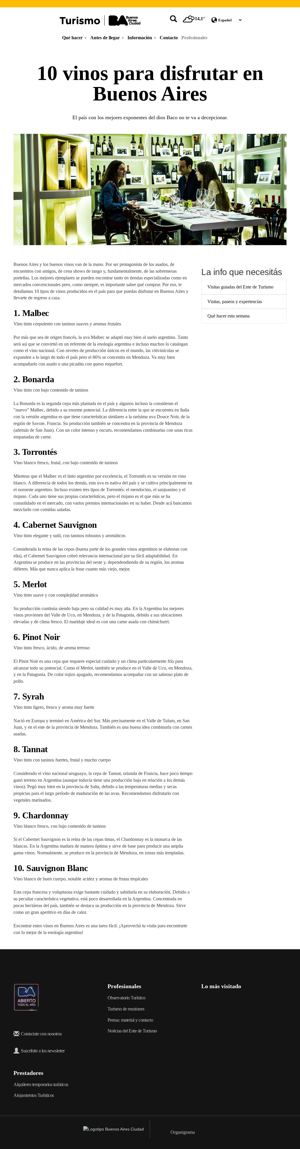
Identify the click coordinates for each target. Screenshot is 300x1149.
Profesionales (194, 37)
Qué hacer (73, 37)
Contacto (169, 37)
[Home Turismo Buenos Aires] (100, 20)
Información (140, 37)
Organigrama (183, 1132)
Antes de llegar (105, 37)
